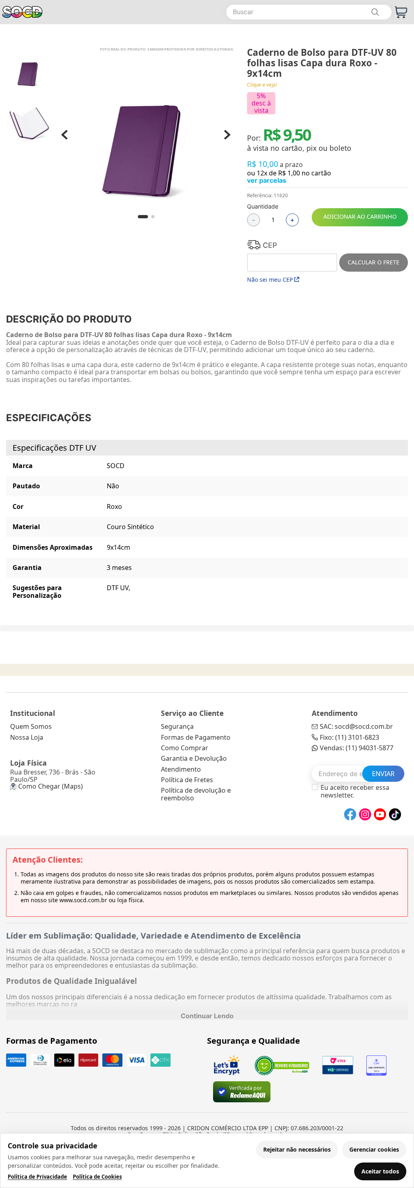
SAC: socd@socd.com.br (356, 726)
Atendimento (181, 769)
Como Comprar (184, 747)
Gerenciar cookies (374, 1149)
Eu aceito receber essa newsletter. (355, 791)
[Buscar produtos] (375, 12)
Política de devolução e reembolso (196, 794)
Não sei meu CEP (270, 279)
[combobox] (309, 12)
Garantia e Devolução (194, 758)
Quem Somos (31, 726)
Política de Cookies (97, 1177)
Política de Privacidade (37, 1177)
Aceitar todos (380, 1171)
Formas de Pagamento (195, 737)
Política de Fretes (187, 779)
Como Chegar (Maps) (50, 786)
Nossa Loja (26, 737)
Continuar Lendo (207, 1016)
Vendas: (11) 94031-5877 (356, 747)
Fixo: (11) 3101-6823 (349, 737)
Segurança (177, 726)
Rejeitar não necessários (297, 1149)
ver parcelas (266, 180)
